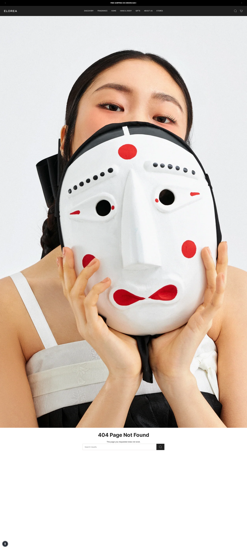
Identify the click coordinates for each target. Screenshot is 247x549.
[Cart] (241, 11)
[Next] (242, 3)
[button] (102, 11)
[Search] (160, 447)
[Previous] (5, 3)
